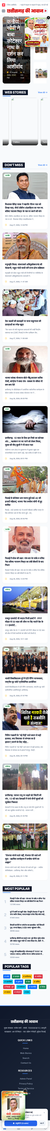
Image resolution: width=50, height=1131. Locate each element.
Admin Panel (26, 1079)
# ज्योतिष (38, 976)
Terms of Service (26, 1088)
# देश (28, 982)
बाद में (42, 1123)
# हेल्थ (27, 992)
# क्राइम (16, 976)
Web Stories (26, 1053)
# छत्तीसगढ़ (27, 976)
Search (26, 1058)
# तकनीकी (8, 982)
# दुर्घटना (19, 982)
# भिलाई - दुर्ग (8, 987)
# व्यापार (7, 992)
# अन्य (6, 976)
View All (42, 92)
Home (26, 1048)
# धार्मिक (37, 982)
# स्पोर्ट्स (17, 992)
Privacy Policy (26, 1084)
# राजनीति (32, 987)
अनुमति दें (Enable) (22, 1123)
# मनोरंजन (21, 987)
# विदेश (42, 987)
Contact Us (26, 1063)
